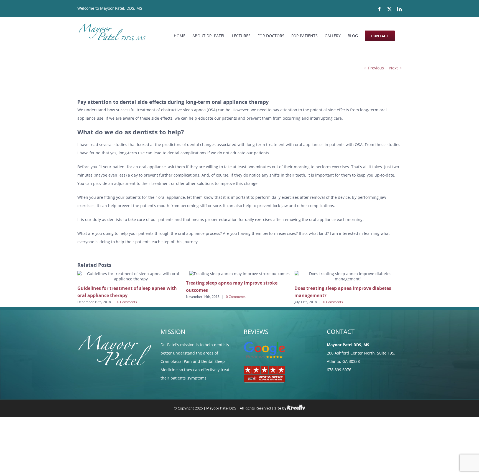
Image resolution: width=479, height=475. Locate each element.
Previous (376, 68)
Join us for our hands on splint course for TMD (349, 360)
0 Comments (131, 296)
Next (393, 68)
